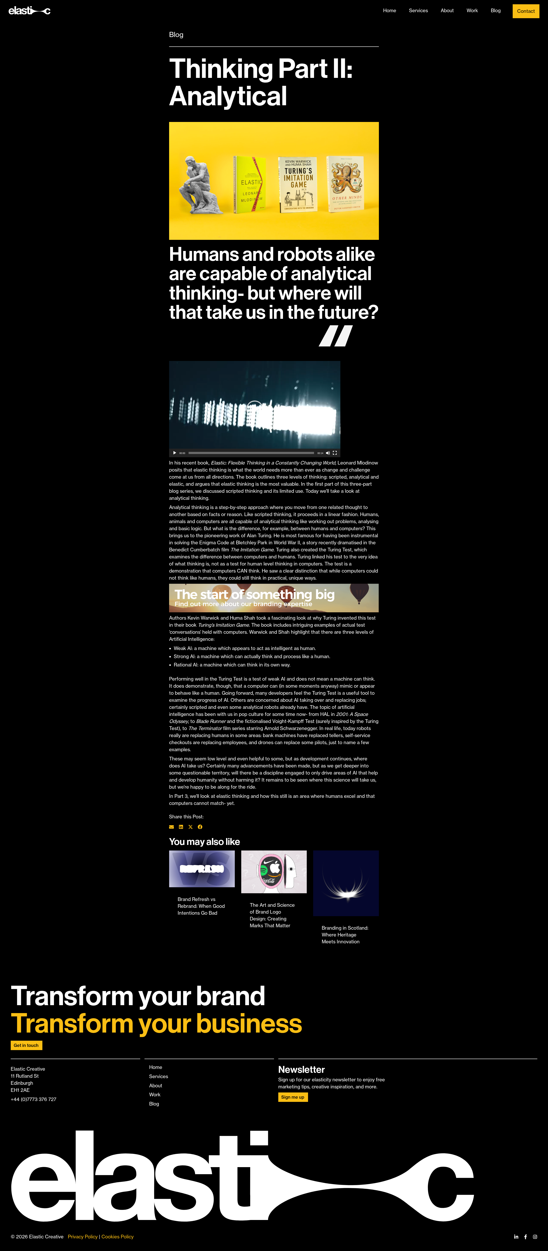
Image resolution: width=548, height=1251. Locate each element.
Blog (496, 10)
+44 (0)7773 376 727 (33, 1099)
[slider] (251, 453)
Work (472, 10)
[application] (254, 409)
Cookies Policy (117, 1237)
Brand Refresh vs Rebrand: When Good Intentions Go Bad (201, 906)
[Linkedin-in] (516, 1237)
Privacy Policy (83, 1237)
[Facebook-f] (525, 1237)
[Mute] (328, 453)
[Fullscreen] (335, 453)
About (447, 10)
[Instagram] (535, 1237)
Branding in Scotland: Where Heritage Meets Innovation (345, 935)
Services (418, 10)
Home (389, 10)
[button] (254, 409)
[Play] (175, 453)
